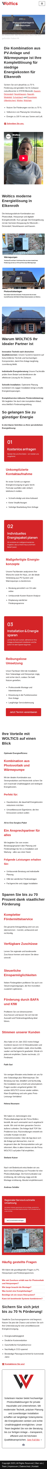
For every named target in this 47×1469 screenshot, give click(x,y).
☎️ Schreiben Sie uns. (14, 123)
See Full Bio (33, 1439)
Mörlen (20, 100)
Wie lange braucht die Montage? (16, 1287)
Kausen (37, 91)
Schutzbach (18, 97)
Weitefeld (8, 97)
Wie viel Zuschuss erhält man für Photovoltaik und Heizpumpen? (23, 1281)
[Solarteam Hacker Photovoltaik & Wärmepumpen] (10, 3)
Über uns (39, 1463)
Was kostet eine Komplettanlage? (17, 1291)
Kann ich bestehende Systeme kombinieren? (22, 1298)
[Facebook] (23, 1444)
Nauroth (30, 94)
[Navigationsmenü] (42, 3)
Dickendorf (8, 94)
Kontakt (35, 1466)
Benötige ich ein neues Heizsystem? (18, 1295)
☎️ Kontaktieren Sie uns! (13, 1364)
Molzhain (27, 100)
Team (4, 1466)
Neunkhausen (20, 94)
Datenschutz (25, 1466)
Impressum (13, 1466)
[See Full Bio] (41, 1440)
